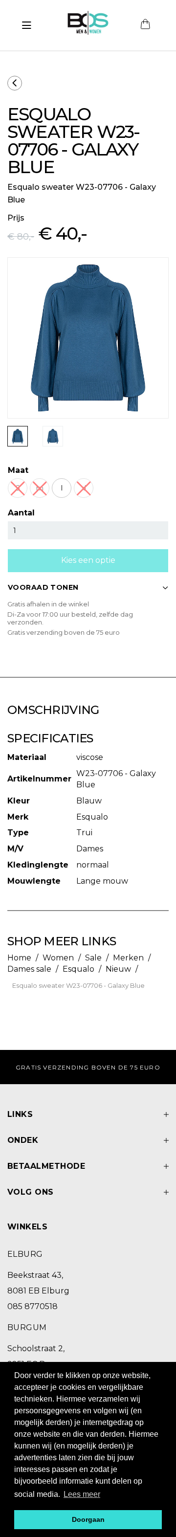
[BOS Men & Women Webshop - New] (87, 25)
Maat (18, 470)
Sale (93, 957)
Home (19, 957)
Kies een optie (88, 560)
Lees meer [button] (82, 1494)
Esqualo (78, 969)
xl (83, 488)
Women (58, 957)
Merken (128, 957)
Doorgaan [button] (88, 1519)
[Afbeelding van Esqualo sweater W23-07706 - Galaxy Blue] (17, 436)
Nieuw (118, 969)
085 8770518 (32, 1306)
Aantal (21, 512)
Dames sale (29, 969)
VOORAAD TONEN (43, 587)
